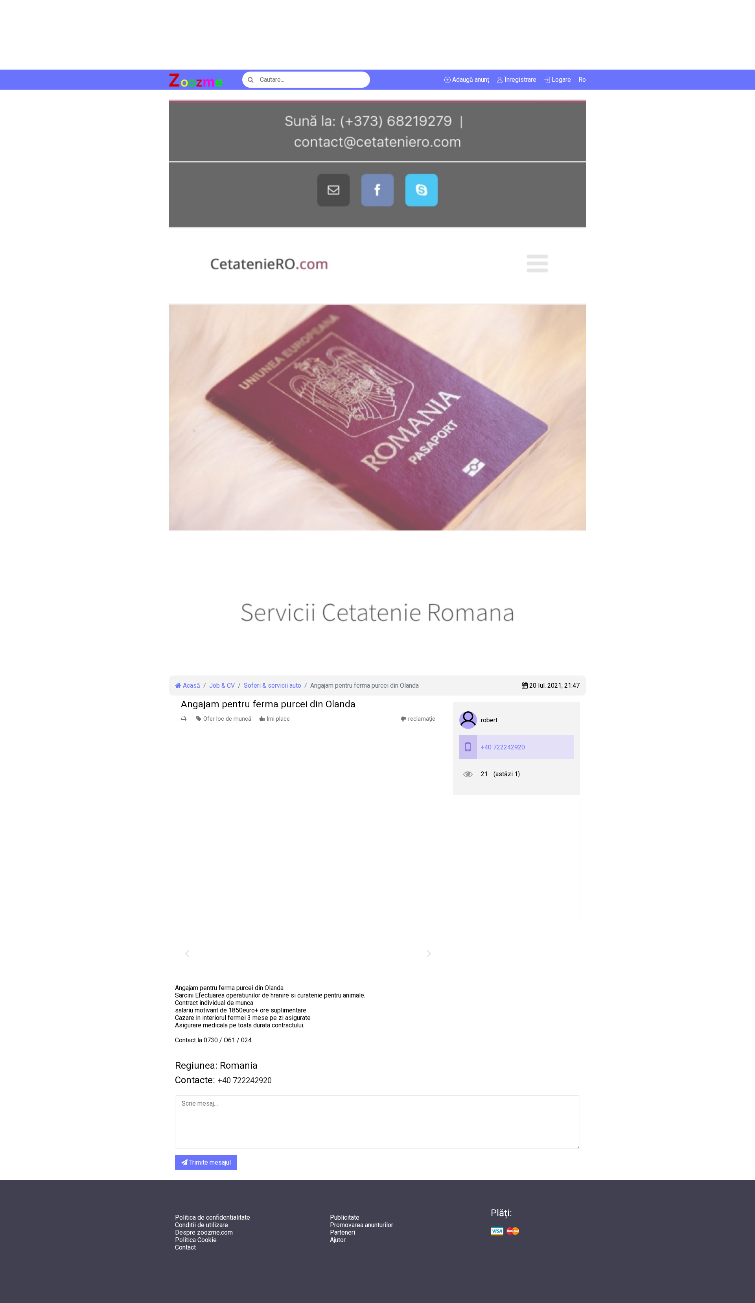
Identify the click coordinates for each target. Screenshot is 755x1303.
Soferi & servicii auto (272, 685)
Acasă (190, 685)
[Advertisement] (236, 35)
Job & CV (222, 685)
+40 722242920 (503, 747)
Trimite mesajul (209, 1162)
